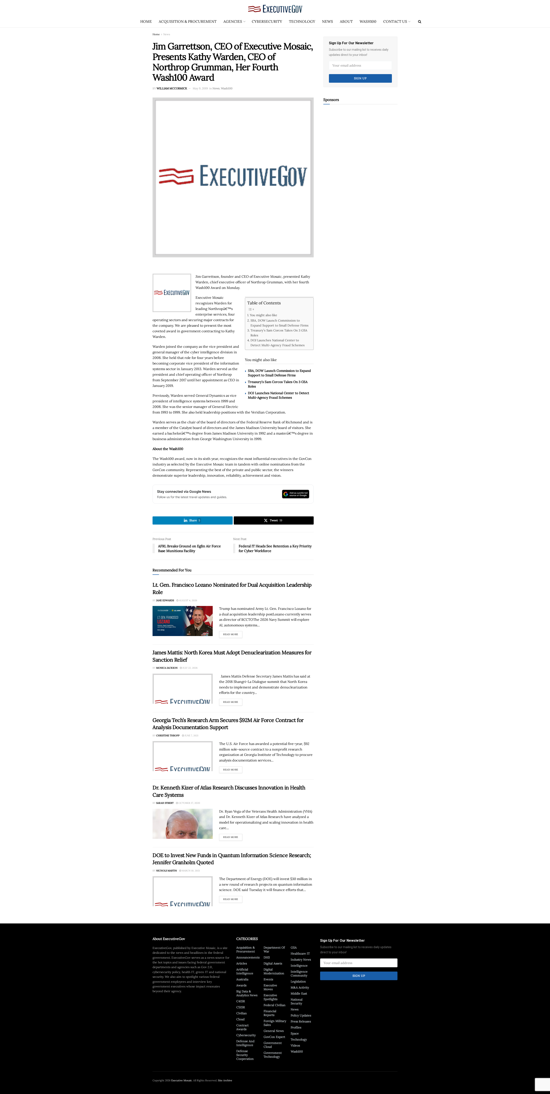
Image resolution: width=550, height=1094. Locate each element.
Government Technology (273, 1055)
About (346, 21)
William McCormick (172, 88)
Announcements (248, 957)
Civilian (241, 1013)
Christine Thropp (168, 735)
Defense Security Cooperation (245, 1055)
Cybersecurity (267, 21)
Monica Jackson (166, 667)
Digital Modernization (274, 971)
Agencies (232, 21)
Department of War (274, 949)
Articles (241, 963)
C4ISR (240, 1001)
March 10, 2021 (190, 870)
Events (268, 979)
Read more (232, 633)
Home (146, 21)
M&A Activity (300, 987)
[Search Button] (419, 21)
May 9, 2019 (200, 88)
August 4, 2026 (187, 600)
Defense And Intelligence (245, 1043)
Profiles (296, 1027)
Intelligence (299, 965)
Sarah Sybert (165, 802)
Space (295, 1033)
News (327, 21)
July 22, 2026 (189, 667)
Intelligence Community (299, 973)
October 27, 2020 (189, 802)
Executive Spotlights (270, 997)
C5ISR (240, 1007)
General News (274, 1031)
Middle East (299, 993)
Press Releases (301, 1021)
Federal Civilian (275, 1005)
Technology (302, 21)
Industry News (301, 959)
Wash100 (368, 21)
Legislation (298, 981)
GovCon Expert (274, 1037)
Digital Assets (273, 963)
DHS (267, 957)
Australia (242, 979)
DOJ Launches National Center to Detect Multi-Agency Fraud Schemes (278, 342)
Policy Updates (301, 1015)
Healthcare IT (300, 953)
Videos (295, 1045)
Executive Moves (270, 987)
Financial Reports (270, 1013)
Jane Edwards (165, 600)
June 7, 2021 (191, 735)
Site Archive (225, 1080)
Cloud (240, 1019)
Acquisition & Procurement (188, 21)
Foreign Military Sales (275, 1023)
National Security (296, 1001)
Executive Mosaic (181, 1080)
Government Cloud (273, 1045)
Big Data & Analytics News (246, 993)
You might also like (263, 315)
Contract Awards (242, 1027)
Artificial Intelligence (244, 971)
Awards (241, 985)
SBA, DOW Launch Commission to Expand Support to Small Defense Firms (280, 322)
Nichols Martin (166, 870)
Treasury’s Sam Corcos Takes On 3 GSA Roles (279, 332)
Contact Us (395, 21)
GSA (294, 947)
